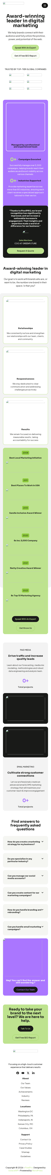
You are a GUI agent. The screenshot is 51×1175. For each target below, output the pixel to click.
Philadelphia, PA (25, 1115)
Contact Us (25, 1139)
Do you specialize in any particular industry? (20, 860)
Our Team (25, 1083)
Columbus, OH (25, 1128)
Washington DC (25, 1111)
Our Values (25, 1087)
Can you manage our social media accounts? (21, 877)
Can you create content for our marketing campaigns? (23, 894)
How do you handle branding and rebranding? (24, 911)
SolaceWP (13, 1170)
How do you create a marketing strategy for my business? (24, 843)
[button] (25, 843)
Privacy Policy (25, 1143)
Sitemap (25, 1152)
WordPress (37, 1170)
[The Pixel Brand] (13, 5)
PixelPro (29, 1167)
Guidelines (25, 1156)
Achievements (25, 1091)
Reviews (25, 1100)
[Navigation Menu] (45, 5)
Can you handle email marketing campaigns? (24, 928)
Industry (25, 1096)
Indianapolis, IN (25, 1120)
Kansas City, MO (25, 1124)
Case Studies (25, 1148)
